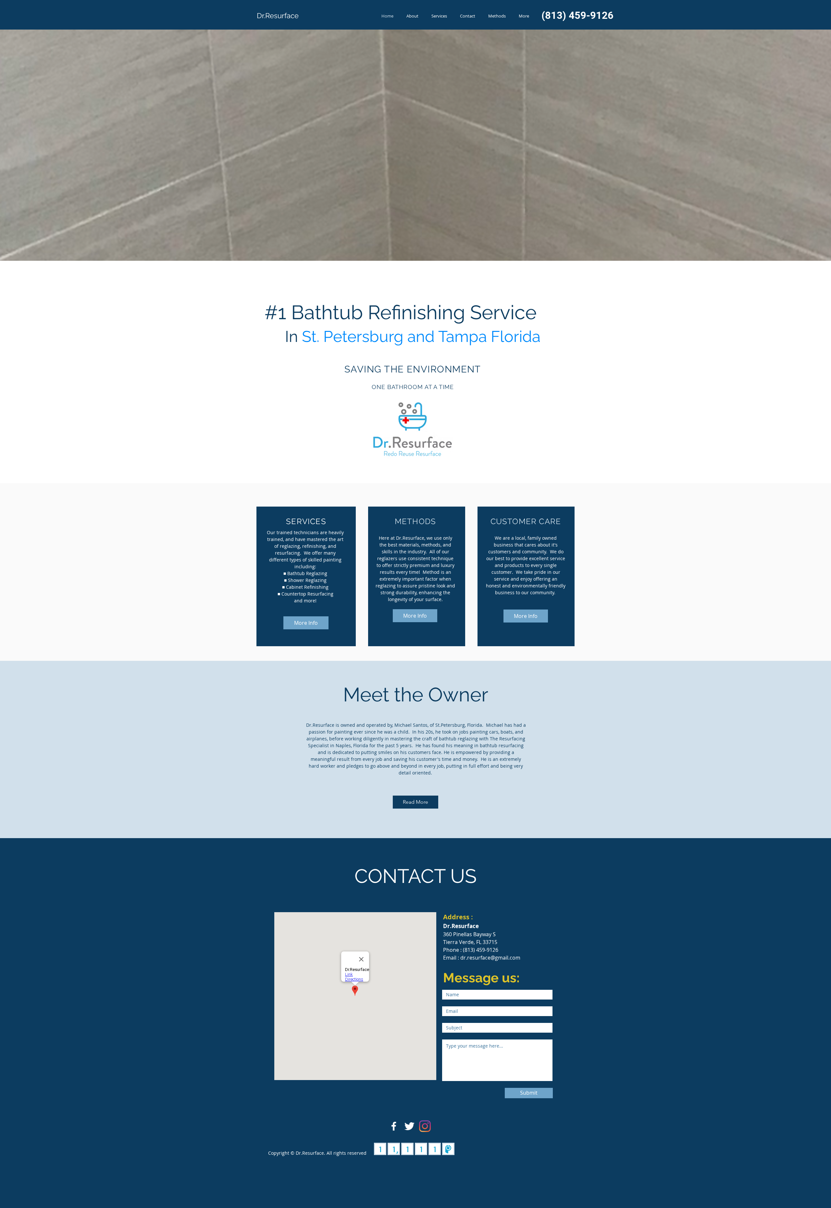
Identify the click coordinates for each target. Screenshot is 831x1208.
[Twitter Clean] (409, 1126)
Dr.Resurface (278, 15)
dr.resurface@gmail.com (490, 957)
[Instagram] (425, 1126)
